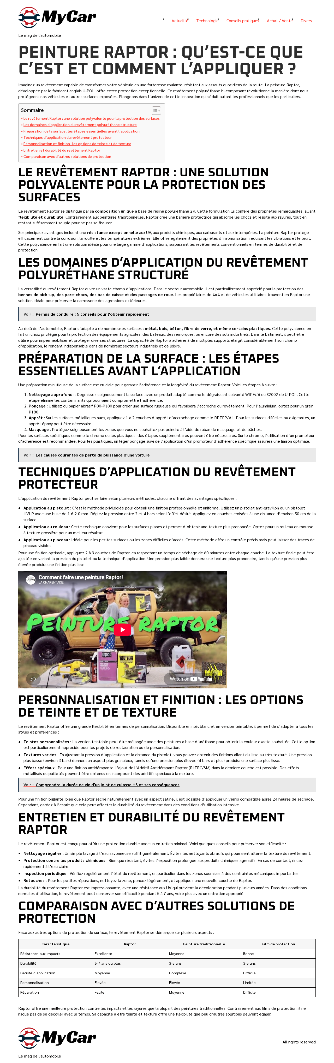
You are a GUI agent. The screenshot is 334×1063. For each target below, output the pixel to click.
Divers (306, 20)
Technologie (207, 20)
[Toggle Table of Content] (154, 110)
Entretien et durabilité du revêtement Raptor (61, 150)
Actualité (180, 20)
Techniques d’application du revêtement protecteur (67, 137)
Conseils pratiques (242, 20)
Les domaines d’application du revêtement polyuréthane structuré (80, 124)
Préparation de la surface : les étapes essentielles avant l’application (81, 131)
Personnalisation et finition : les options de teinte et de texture (77, 143)
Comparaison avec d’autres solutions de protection (67, 156)
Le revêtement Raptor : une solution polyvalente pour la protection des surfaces (91, 118)
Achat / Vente (280, 20)
